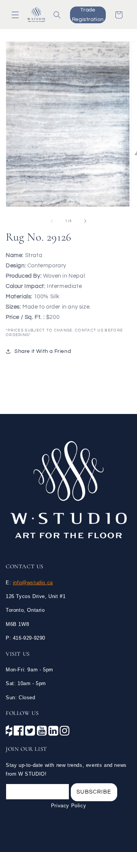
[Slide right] (85, 221)
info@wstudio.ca (33, 582)
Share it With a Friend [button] (42, 351)
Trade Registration (88, 14)
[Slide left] (51, 221)
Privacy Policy (68, 805)
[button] (15, 14)
